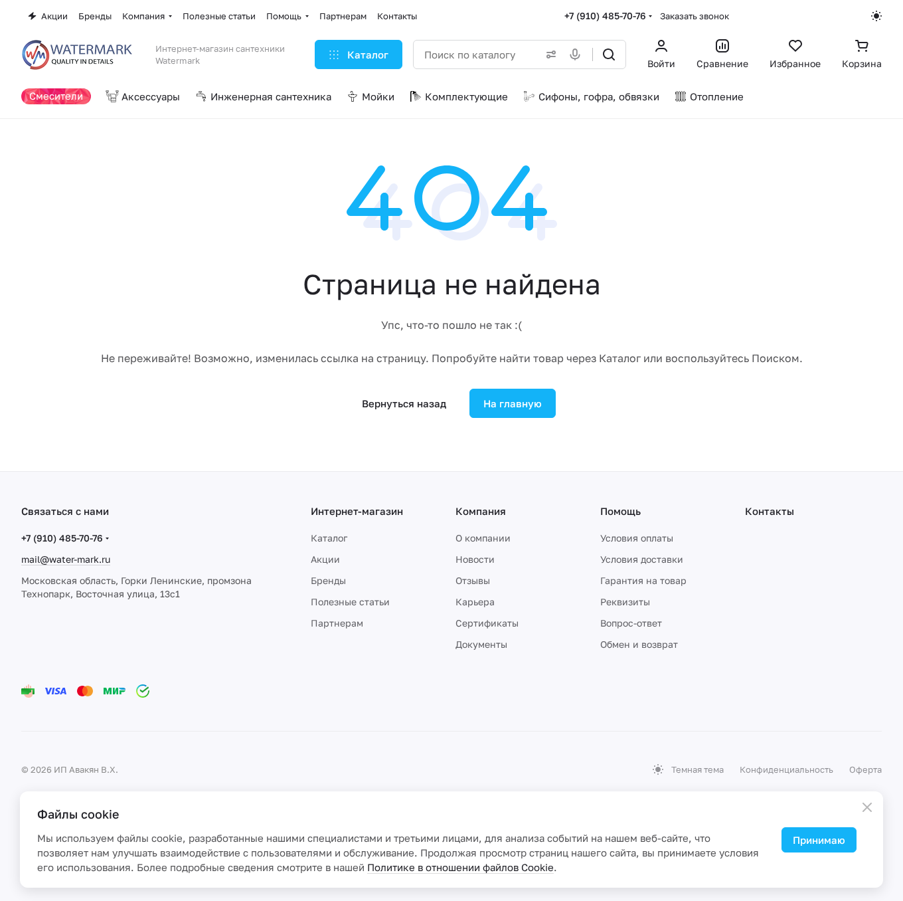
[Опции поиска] (548, 54)
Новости (475, 559)
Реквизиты (625, 601)
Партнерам (337, 623)
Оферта (865, 769)
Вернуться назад (404, 403)
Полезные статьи (350, 601)
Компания (480, 511)
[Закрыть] (867, 807)
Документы (481, 644)
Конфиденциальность (786, 769)
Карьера (475, 601)
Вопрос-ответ (631, 623)
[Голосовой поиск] (577, 54)
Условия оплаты (636, 538)
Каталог (329, 538)
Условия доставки (641, 559)
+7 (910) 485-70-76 (605, 15)
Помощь (620, 511)
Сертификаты (487, 623)
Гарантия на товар (643, 580)
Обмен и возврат (639, 644)
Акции (325, 559)
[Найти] (608, 54)
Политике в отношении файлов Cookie (460, 867)
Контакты (769, 511)
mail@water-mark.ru (65, 559)
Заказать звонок (694, 16)
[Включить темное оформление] (876, 16)
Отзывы (472, 580)
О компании (483, 538)
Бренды (328, 580)
